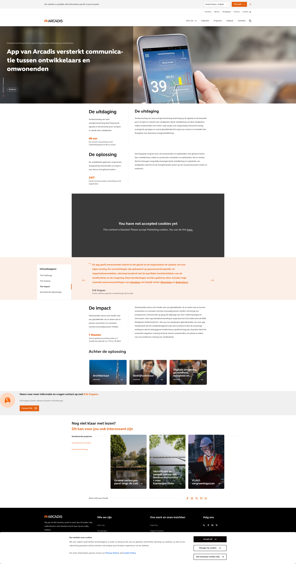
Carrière (245, 12)
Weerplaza (166, 282)
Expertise (205, 21)
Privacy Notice (112, 553)
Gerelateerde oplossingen (51, 292)
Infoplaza (135, 282)
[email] (201, 498)
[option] (148, 64)
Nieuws (217, 12)
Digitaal (230, 21)
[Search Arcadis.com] (250, 20)
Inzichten (242, 21)
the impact (45, 287)
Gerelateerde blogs (80, 449)
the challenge (46, 276)
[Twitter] (196, 498)
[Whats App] (205, 498)
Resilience (12, 89)
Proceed (237, 4)
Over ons (189, 21)
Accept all (207, 539)
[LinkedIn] (192, 498)
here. (190, 230)
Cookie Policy (129, 553)
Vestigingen (226, 12)
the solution (45, 281)
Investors (208, 12)
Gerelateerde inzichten (81, 443)
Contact (237, 12)
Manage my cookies (207, 548)
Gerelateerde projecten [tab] (82, 436)
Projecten (218, 21)
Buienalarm (182, 282)
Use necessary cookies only (208, 557)
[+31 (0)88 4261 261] (204, 525)
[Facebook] (187, 498)
